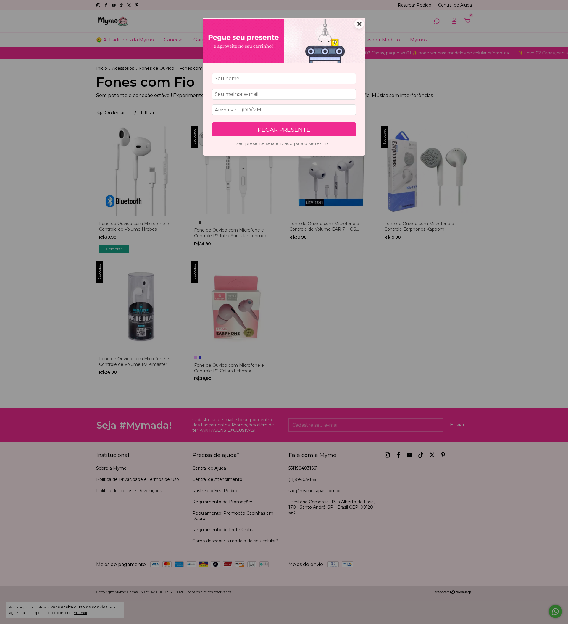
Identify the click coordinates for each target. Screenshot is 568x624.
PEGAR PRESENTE (284, 129)
